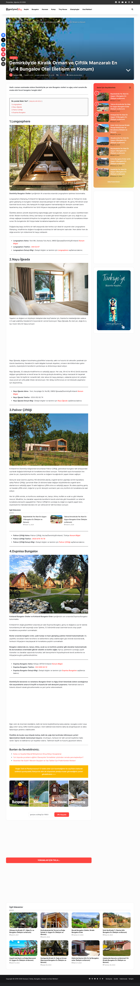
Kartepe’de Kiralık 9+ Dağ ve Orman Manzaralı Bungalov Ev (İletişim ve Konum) (54, 960)
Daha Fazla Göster (114, 182)
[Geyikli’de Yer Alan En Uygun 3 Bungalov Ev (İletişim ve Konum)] (103, 172)
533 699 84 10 (41, 667)
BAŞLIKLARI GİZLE (35, 101)
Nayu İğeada (63, 401)
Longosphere (63, 250)
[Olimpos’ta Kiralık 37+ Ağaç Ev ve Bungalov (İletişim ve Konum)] (23, 920)
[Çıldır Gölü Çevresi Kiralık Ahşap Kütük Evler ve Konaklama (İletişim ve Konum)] (103, 128)
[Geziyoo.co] (14, 9)
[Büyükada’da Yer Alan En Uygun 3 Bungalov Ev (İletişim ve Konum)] (103, 151)
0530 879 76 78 (38, 539)
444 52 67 (35, 247)
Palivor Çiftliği (64, 542)
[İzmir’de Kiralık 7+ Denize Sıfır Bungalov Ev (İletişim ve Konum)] (117, 920)
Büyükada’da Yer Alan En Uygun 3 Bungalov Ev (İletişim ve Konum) (119, 150)
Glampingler (74, 9)
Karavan (45, 9)
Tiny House (63, 9)
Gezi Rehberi (87, 9)
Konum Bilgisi (75, 535)
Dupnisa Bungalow (69, 670)
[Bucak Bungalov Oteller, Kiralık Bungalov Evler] (86, 920)
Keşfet (26, 9)
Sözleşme (109, 979)
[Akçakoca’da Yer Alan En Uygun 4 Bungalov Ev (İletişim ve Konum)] (103, 141)
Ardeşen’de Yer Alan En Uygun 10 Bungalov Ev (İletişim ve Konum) (119, 117)
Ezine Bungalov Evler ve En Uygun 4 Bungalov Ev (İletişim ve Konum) (120, 161)
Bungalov (35, 9)
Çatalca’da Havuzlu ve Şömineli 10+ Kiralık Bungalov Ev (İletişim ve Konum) (116, 960)
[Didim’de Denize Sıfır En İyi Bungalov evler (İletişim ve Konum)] (86, 948)
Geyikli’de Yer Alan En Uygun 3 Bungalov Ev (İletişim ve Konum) (118, 171)
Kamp (53, 9)
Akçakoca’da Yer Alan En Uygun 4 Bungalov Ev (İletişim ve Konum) (119, 140)
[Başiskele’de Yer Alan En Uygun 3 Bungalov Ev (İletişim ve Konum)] (16, 519)
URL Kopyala (61, 815)
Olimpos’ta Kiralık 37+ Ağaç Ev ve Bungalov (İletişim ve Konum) (21, 931)
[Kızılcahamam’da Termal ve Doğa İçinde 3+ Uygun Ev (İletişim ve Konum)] (54, 920)
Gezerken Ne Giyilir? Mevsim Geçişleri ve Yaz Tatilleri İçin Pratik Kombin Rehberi (44, 761)
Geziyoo (15, 75)
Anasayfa (14, 22)
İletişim (131, 979)
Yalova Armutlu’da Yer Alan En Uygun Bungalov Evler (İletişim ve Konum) (75, 519)
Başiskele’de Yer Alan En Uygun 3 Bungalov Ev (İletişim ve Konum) (34, 519)
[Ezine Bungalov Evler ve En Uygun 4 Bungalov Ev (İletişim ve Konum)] (103, 162)
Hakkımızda (123, 979)
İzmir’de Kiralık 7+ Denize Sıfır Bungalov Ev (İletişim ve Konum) (115, 931)
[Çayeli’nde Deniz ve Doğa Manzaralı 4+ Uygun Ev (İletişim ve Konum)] (23, 948)
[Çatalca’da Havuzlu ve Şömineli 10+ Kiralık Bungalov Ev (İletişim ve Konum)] (117, 948)
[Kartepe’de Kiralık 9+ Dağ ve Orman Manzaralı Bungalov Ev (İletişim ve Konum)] (54, 948)
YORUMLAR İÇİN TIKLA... (49, 860)
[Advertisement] (48, 343)
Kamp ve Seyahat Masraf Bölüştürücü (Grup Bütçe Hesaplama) (37, 754)
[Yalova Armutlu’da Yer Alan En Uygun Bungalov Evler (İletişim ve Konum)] (56, 519)
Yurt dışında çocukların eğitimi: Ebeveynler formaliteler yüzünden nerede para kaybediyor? (48, 757)
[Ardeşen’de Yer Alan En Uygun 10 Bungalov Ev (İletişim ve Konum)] (103, 118)
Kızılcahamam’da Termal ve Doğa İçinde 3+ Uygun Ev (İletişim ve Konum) (53, 932)
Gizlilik (116, 979)
